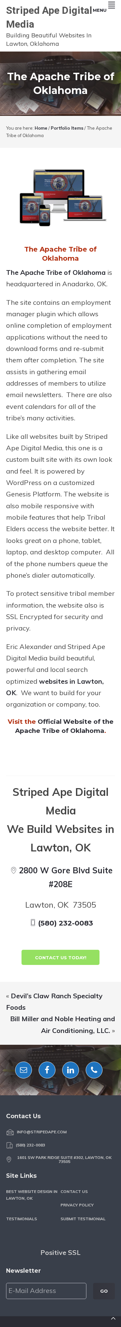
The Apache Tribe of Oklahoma (56, 272)
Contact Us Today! (60, 957)
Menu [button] (100, 10)
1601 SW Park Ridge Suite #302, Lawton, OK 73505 (64, 1160)
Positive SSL (60, 1252)
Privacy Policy (77, 1204)
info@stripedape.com (42, 1132)
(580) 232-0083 (65, 923)
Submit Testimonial (83, 1218)
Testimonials (21, 1218)
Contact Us (74, 1191)
